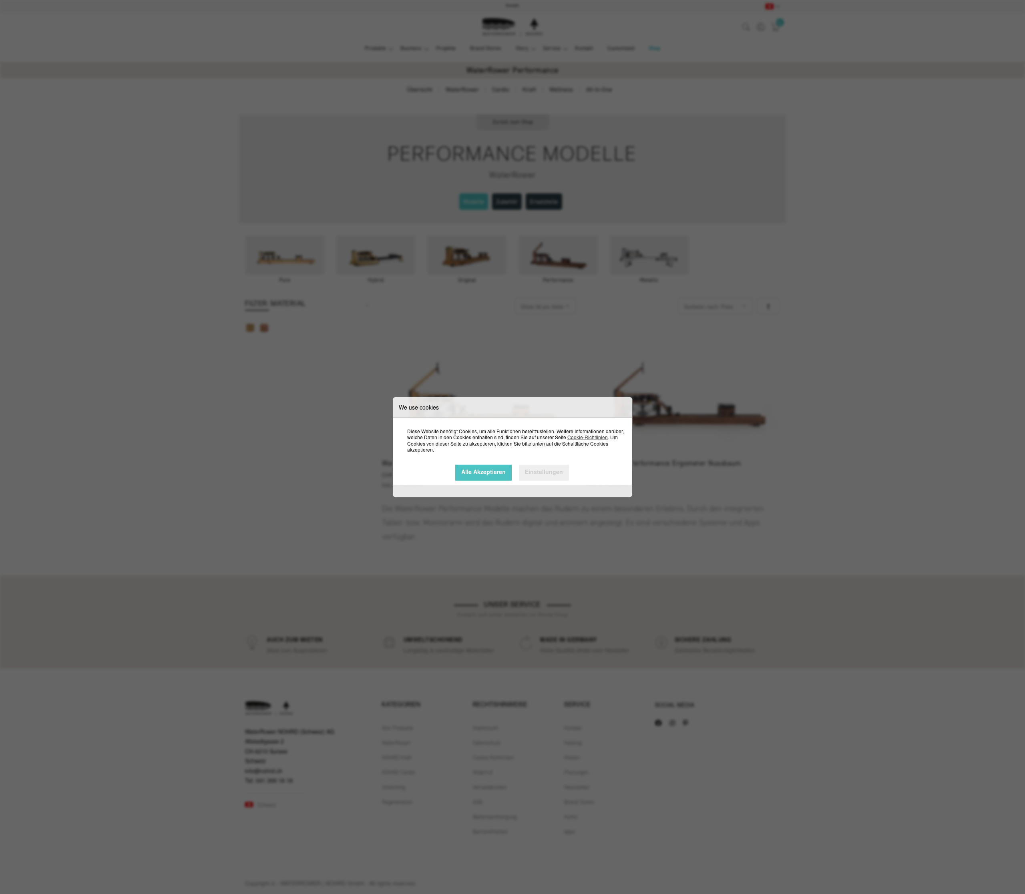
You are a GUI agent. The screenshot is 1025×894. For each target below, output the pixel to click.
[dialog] (512, 447)
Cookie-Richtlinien (587, 437)
